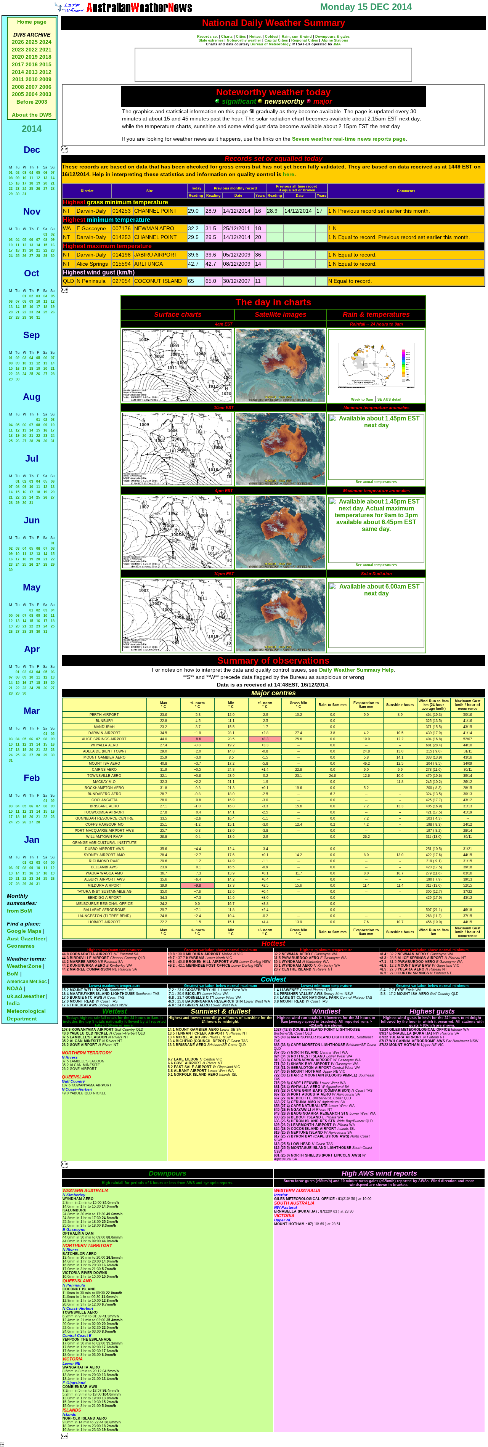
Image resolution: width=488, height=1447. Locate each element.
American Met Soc (27, 981)
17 (24, 183)
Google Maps (24, 931)
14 (53, 178)
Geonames (21, 946)
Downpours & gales (332, 37)
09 (17, 178)
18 (31, 183)
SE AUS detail (389, 399)
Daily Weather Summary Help (356, 670)
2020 (18, 57)
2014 (18, 72)
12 (38, 178)
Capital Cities (276, 40)
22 (11, 189)
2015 (45, 64)
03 (24, 173)
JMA (337, 44)
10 (24, 178)
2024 (45, 42)
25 (31, 189)
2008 (18, 87)
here (288, 174)
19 (38, 183)
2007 (32, 87)
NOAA (14, 988)
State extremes (211, 40)
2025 (32, 42)
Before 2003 (31, 102)
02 (17, 173)
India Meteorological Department (26, 1010)
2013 (32, 72)
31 (24, 194)
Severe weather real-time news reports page (349, 139)
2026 (18, 42)
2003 (45, 94)
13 (45, 178)
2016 (32, 64)
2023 (18, 50)
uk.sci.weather (26, 996)
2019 (32, 57)
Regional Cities (304, 40)
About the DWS (31, 115)
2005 (18, 94)
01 (11, 173)
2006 (45, 87)
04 (31, 173)
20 (45, 183)
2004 (32, 94)
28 (53, 189)
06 (45, 173)
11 (31, 178)
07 (53, 173)
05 (38, 173)
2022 (32, 50)
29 (11, 194)
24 (24, 189)
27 (45, 189)
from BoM (19, 911)
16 (17, 183)
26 (38, 189)
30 (17, 194)
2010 (32, 79)
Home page (32, 22)
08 (11, 178)
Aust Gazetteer (26, 938)
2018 (45, 57)
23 (17, 189)
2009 (45, 79)
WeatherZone (24, 966)
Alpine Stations (334, 40)
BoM (13, 974)
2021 (45, 50)
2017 (18, 64)
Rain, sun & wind (297, 37)
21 (53, 183)
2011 (18, 79)
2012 (45, 72)
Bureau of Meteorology (270, 44)
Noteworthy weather (244, 40)
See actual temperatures (376, 482)
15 (11, 183)
